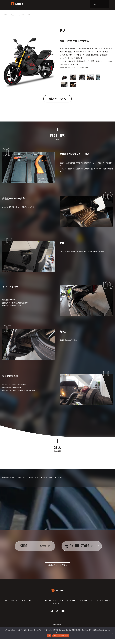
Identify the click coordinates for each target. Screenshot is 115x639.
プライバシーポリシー (60, 636)
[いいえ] (112, 633)
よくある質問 (98, 601)
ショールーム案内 (58, 601)
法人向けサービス (86, 601)
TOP (5, 15)
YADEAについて (15, 601)
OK (49, 636)
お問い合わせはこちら (57, 565)
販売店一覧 (47, 601)
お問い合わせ (57, 603)
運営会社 (108, 601)
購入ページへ (57, 99)
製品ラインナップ (17, 15)
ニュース (38, 601)
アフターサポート (72, 601)
